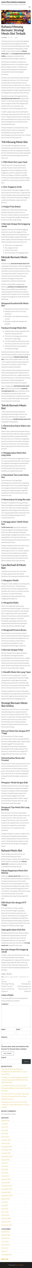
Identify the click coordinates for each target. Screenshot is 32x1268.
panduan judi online (14, 976)
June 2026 (4, 1127)
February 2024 (6, 1218)
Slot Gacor (9, 974)
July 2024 (4, 1202)
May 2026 (4, 1130)
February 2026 (6, 1140)
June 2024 (4, 1205)
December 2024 (6, 1186)
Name (3, 1029)
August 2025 (5, 1160)
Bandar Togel (5, 1235)
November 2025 (6, 1150)
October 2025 (6, 1153)
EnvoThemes (19, 1265)
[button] (29, 7)
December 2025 (6, 1147)
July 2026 (4, 1124)
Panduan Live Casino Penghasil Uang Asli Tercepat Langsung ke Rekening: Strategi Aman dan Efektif (14, 1079)
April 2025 (4, 1173)
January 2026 (5, 1143)
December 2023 (6, 1225)
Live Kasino (5, 1241)
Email (18, 1029)
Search (3, 1057)
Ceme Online (5, 1238)
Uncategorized (6, 1254)
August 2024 (5, 1199)
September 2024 (6, 1195)
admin (11, 37)
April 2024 (4, 1212)
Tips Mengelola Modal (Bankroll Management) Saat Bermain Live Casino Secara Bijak (14, 1071)
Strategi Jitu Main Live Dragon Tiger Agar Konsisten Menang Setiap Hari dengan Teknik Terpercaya (15, 1096)
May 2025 (4, 1169)
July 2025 (4, 1163)
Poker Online (5, 1245)
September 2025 (6, 1156)
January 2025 (5, 1182)
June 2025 (4, 1166)
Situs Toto (4, 1259)
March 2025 (5, 1176)
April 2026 (4, 1133)
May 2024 (4, 1209)
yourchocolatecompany (13, 2)
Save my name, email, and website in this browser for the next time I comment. (15, 1047)
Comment (5, 1004)
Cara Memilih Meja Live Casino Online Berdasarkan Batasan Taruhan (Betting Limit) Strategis (16, 1088)
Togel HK (4, 1251)
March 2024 (5, 1215)
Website (4, 1037)
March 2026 (5, 1137)
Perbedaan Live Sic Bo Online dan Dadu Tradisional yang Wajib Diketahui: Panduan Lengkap (15, 1104)
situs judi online (22, 976)
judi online (6, 976)
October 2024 (6, 1192)
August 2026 (5, 1120)
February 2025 (6, 1179)
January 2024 (5, 1222)
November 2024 (6, 1189)
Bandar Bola (5, 1232)
